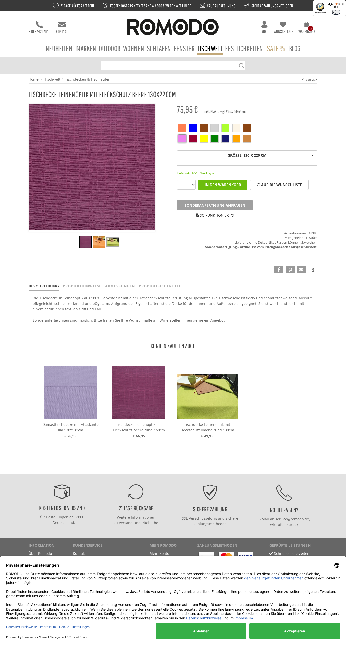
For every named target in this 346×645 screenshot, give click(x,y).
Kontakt (61, 31)
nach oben (171, 469)
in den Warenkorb (223, 184)
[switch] (336, 12)
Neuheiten (59, 48)
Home (34, 79)
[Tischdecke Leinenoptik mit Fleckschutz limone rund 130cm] (207, 392)
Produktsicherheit (160, 286)
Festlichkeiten (244, 48)
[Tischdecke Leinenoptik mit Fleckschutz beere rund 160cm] (138, 392)
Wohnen (133, 48)
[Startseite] (173, 28)
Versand (126, 522)
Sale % (276, 48)
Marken (86, 48)
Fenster (184, 48)
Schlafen (159, 48)
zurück (311, 79)
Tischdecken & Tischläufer (87, 79)
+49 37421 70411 (39, 31)
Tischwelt (210, 48)
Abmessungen (120, 286)
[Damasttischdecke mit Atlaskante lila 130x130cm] (70, 392)
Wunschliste (283, 31)
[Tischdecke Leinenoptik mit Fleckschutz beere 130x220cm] (85, 243)
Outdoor (110, 48)
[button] (306, 28)
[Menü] (343, 3)
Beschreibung (44, 286)
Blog (295, 48)
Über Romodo (40, 553)
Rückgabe (150, 522)
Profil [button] (264, 31)
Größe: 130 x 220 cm (247, 155)
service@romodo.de (292, 519)
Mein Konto (159, 553)
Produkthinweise (82, 286)
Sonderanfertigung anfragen (215, 205)
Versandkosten (236, 111)
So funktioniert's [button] (216, 215)
